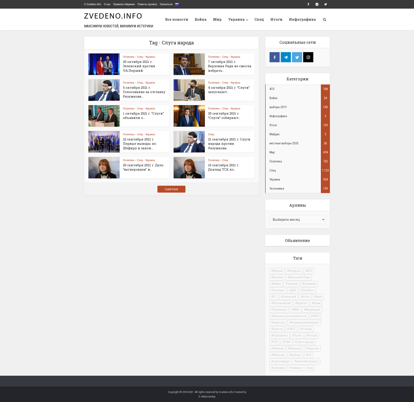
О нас (107, 4)
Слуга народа (305, 342)
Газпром (292, 283)
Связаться (166, 4)
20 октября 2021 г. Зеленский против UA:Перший (139, 66)
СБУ (275, 342)
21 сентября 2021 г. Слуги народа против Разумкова (229, 143)
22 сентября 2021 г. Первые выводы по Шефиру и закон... (139, 143)
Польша (307, 329)
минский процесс (307, 361)
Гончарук (279, 290)
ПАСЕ (292, 329)
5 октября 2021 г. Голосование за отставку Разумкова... (144, 91)
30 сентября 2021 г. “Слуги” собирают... (224, 115)
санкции (296, 367)
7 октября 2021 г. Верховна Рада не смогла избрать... (229, 66)
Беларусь (295, 271)
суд (310, 367)
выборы (296, 355)
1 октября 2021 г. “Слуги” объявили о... (143, 115)
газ (309, 355)
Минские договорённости (289, 316)
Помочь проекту (147, 4)
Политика (128, 56)
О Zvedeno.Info (92, 4)
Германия (310, 283)
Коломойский (282, 303)
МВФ (296, 309)
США (287, 342)
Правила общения (124, 4)
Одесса (277, 329)
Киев (319, 296)
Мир (217, 19)
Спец (259, 19)
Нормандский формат (305, 322)
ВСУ (309, 271)
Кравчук (302, 303)
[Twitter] (297, 57)
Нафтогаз (279, 322)
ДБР (293, 290)
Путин (297, 335)
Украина (236, 19)
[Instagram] (308, 57)
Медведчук (313, 309)
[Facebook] (275, 57)
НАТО (316, 316)
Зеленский (289, 296)
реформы (279, 367)
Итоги (276, 19)
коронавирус (281, 361)
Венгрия (278, 277)
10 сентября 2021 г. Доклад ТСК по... (223, 167)
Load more (171, 189)
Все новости (176, 19)
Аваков (278, 271)
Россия (312, 335)
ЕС (274, 296)
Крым (317, 303)
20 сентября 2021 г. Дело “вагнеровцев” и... (143, 167)
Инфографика (302, 19)
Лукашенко (280, 309)
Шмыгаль (279, 355)
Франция (295, 348)
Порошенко (280, 335)
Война (201, 19)
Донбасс (308, 290)
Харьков (313, 348)
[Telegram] (286, 57)
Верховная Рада (299, 277)
